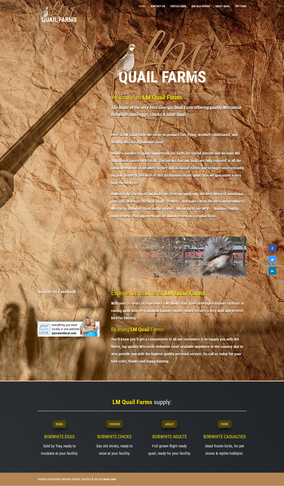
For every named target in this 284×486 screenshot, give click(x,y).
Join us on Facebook (57, 291)
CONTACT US (158, 6)
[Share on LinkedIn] (272, 273)
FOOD (224, 424)
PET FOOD (240, 6)
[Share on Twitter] (272, 262)
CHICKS (114, 424)
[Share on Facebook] (272, 251)
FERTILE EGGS (178, 6)
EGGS (59, 424)
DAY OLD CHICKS (200, 6)
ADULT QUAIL (222, 6)
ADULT (169, 424)
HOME (142, 6)
